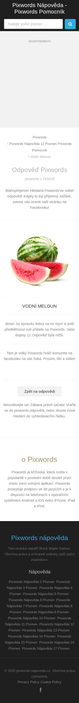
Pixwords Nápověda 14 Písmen (31, 636)
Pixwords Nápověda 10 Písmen (31, 618)
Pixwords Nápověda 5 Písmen (46, 594)
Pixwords (40, 137)
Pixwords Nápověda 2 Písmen (31, 582)
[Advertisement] (39, 88)
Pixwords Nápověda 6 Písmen (31, 600)
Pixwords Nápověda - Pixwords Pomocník (39, 8)
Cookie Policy (51, 682)
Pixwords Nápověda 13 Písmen (45, 630)
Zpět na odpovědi (39, 391)
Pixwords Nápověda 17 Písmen (45, 648)
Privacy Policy (29, 682)
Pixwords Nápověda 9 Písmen (46, 612)
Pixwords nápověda (39, 538)
